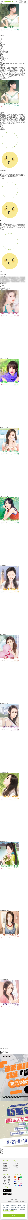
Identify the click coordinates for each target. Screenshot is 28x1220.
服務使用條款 (6, 1167)
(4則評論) (2, 44)
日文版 (11, 1199)
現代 (1, 51)
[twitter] (9, 1184)
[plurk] (4, 1181)
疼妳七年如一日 (4, 78)
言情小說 (2, 50)
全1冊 (1, 46)
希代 (1, 41)
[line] (9, 1178)
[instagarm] (9, 1181)
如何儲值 (15, 1165)
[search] (17, 2)
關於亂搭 (5, 1163)
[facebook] (4, 1178)
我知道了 (14, 1215)
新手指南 (15, 1167)
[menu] (2, 2)
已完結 (6, 51)
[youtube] (4, 1184)
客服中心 (15, 1163)
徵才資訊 (5, 1170)
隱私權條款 (5, 1169)
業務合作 (5, 1165)
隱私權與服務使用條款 (8, 1210)
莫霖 (1, 39)
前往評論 (2, 57)
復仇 (3, 51)
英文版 (16, 1199)
